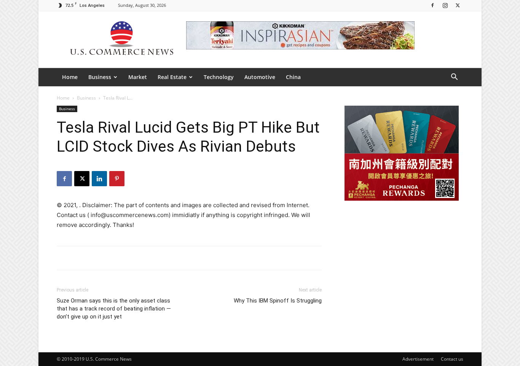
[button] (454, 77)
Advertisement (418, 359)
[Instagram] (445, 5)
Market (137, 77)
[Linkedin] (99, 178)
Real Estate (172, 77)
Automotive (259, 77)
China (293, 77)
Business (99, 77)
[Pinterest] (116, 178)
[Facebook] (432, 5)
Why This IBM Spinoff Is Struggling (278, 300)
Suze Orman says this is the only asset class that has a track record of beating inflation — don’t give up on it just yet (114, 308)
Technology (219, 77)
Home (70, 77)
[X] (457, 5)
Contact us (452, 359)
